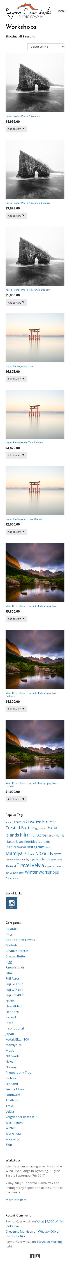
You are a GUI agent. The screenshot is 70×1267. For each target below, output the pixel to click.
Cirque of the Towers (20, 940)
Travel (24, 865)
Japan (47, 847)
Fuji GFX (51, 836)
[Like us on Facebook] (32, 1256)
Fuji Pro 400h (15, 995)
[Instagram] (12, 903)
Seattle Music (55, 859)
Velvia (38, 865)
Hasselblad (14, 841)
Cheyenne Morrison (19, 1231)
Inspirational (16, 847)
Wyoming (10, 878)
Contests (19, 822)
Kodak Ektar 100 (17, 1039)
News (57, 854)
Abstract (9, 822)
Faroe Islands (15, 967)
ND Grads (44, 853)
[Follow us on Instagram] (38, 1256)
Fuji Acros (39, 835)
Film (25, 834)
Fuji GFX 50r (14, 984)
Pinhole (11, 1078)
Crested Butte (19, 827)
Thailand (11, 866)
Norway (9, 859)
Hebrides (30, 841)
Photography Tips (24, 859)
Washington (17, 872)
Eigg (35, 828)
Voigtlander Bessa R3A (22, 1117)
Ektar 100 (42, 828)
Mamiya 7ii (17, 853)
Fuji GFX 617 (14, 989)
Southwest (13, 1095)
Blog (9, 934)
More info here (16, 1200)
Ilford (9, 1023)
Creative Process (41, 821)
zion (17, 878)
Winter (31, 872)
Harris (60, 835)
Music (32, 854)
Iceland (44, 841)
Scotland (42, 859)
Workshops (48, 872)
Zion (9, 1144)
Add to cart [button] (14, 129)
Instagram (35, 846)
